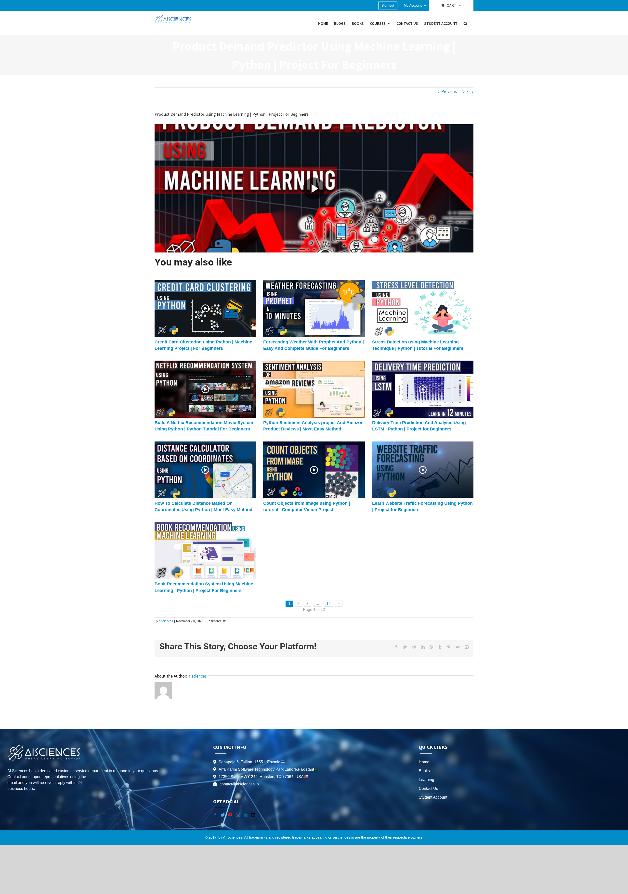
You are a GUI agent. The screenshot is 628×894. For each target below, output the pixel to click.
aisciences (166, 621)
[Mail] (253, 815)
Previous (449, 91)
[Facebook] (215, 815)
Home (424, 762)
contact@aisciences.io (239, 784)
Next (465, 91)
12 (328, 604)
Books (424, 771)
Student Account (433, 797)
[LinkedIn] (246, 815)
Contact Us (428, 788)
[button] (465, 23)
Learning (426, 780)
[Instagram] (238, 815)
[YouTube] (230, 815)
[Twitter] (223, 815)
